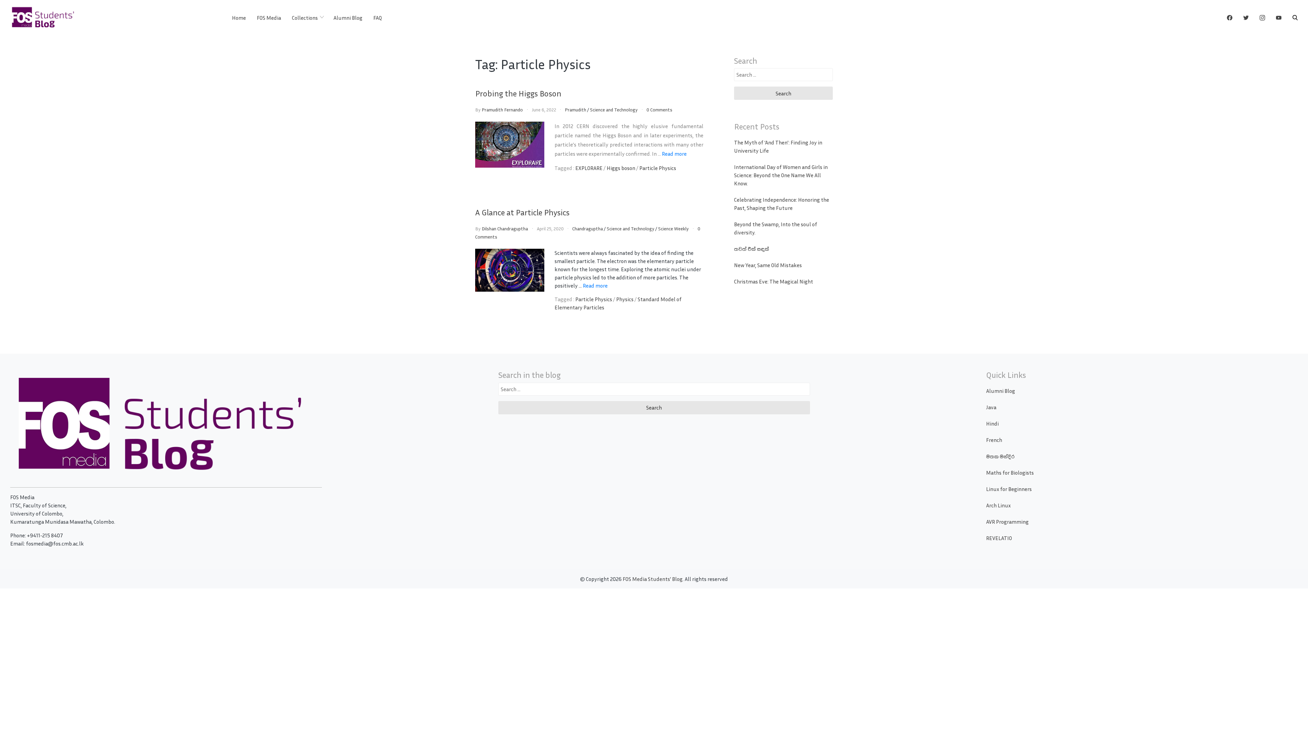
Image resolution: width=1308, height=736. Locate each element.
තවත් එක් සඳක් (751, 248)
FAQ (377, 17)
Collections (305, 17)
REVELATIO (999, 538)
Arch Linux (998, 505)
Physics (625, 299)
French (994, 439)
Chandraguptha (587, 228)
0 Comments (659, 109)
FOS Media (269, 17)
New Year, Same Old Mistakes (768, 265)
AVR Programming (1007, 521)
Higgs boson (621, 168)
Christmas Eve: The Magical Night (773, 281)
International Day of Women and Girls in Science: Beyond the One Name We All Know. (781, 175)
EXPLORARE (589, 168)
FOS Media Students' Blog (653, 579)
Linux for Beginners (1009, 489)
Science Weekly (673, 228)
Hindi (992, 423)
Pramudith (575, 109)
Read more (674, 153)
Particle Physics (657, 168)
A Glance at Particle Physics (522, 212)
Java (991, 407)
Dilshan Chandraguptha (505, 228)
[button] (1295, 17)
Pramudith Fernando (502, 109)
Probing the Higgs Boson (518, 93)
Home (239, 17)
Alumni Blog (347, 17)
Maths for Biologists (1010, 472)
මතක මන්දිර (1000, 456)
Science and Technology (614, 109)
